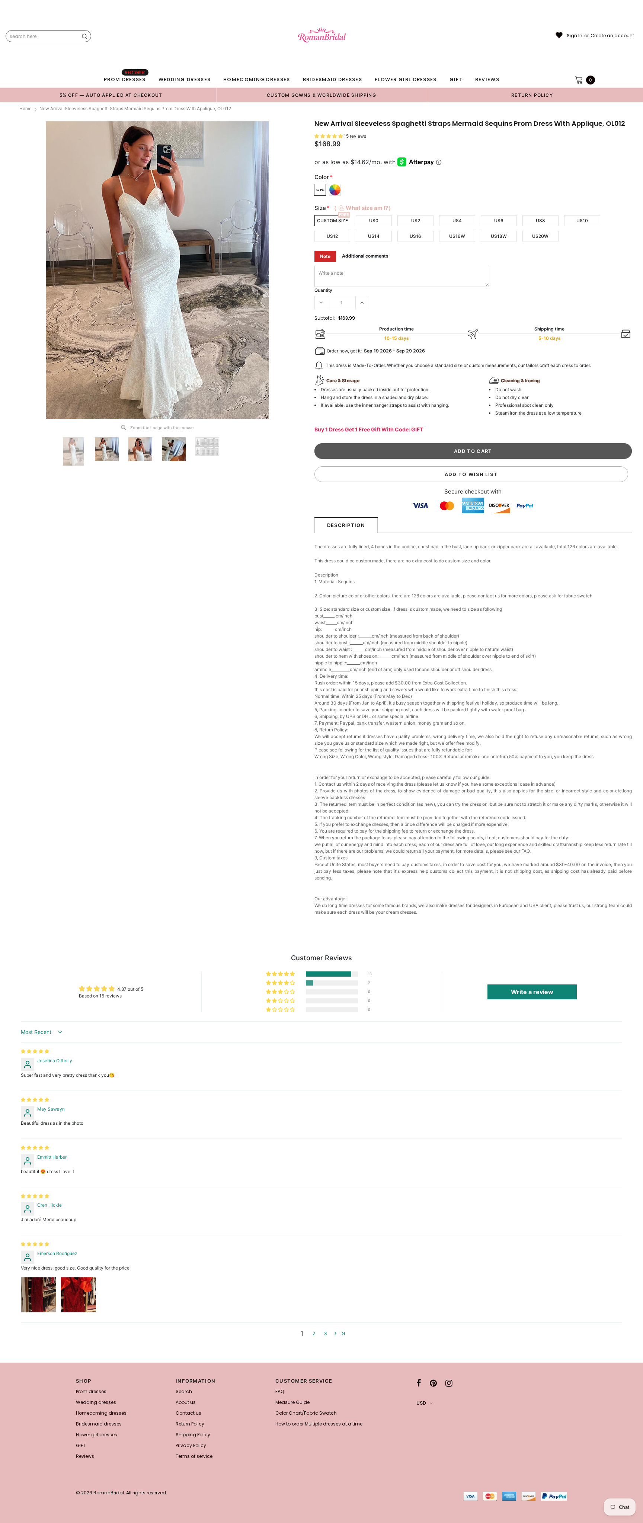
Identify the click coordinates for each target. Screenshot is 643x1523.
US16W (457, 236)
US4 (457, 220)
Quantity (323, 290)
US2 (415, 220)
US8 (540, 220)
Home (25, 108)
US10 (582, 220)
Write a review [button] (532, 992)
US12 (332, 236)
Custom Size (332, 220)
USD (421, 1403)
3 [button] (325, 1333)
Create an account (612, 36)
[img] (35, 1051)
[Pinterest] (433, 1383)
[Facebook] (418, 1383)
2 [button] (314, 1333)
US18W (499, 236)
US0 (373, 220)
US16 (415, 236)
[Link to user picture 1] (39, 1295)
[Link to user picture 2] (78, 1295)
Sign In (574, 36)
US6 (498, 220)
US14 (374, 236)
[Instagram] (448, 1383)
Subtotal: (324, 318)
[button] (329, 136)
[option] (111, 95)
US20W (540, 236)
